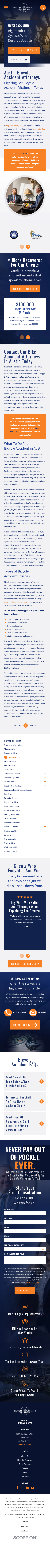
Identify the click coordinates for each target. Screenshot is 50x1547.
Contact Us (25, 1476)
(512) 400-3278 (25, 1423)
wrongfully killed (38, 129)
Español (25, 1468)
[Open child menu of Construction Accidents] (45, 786)
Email (6, 1236)
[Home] (24, 7)
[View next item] (28, 247)
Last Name (8, 1218)
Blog (25, 1472)
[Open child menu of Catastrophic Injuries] (45, 773)
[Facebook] (17, 1487)
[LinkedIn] (27, 1487)
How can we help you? (14, 1254)
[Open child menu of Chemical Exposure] (45, 777)
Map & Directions (24, 1444)
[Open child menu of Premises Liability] (45, 826)
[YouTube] (32, 1487)
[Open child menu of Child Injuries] (45, 781)
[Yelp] (22, 1487)
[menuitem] (25, 745)
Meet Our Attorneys (25, 1460)
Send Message (25, 1290)
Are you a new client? (14, 1245)
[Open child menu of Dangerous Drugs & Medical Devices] (45, 790)
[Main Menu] (6, 8)
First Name (9, 1209)
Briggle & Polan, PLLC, (15, 125)
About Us (25, 1456)
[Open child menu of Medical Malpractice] (45, 806)
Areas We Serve (25, 1464)
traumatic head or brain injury (15, 602)
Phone (7, 1227)
